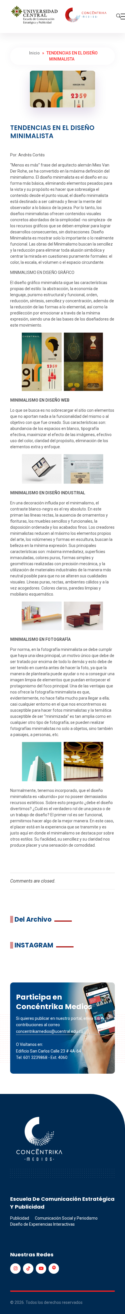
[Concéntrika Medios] (59, 15)
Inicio (34, 53)
